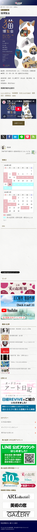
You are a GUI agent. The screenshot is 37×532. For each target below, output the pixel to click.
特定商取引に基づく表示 (9, 523)
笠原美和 (15, 93)
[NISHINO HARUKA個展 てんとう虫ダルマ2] (5, 344)
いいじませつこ (6, 93)
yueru (14, 95)
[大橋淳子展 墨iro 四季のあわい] (5, 357)
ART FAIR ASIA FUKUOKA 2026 (19, 349)
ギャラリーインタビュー (9, 427)
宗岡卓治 (8, 95)
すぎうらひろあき (25, 93)
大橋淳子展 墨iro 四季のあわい (19, 355)
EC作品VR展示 (6, 422)
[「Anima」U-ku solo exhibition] (5, 364)
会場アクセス (18, 123)
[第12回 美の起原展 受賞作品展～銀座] (5, 370)
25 (14, 184)
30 (5, 188)
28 (27, 184)
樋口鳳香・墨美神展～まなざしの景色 (20, 329)
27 (23, 184)
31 (10, 188)
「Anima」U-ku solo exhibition (18, 362)
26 (18, 184)
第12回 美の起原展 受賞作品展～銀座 (20, 368)
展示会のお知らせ (7, 432)
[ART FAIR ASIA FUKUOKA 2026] (5, 351)
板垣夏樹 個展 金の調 (16, 335)
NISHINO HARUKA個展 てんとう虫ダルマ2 (22, 342)
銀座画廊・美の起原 (13, 527)
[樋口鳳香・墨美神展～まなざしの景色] (5, 331)
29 (31, 184)
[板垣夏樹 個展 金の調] (5, 337)
